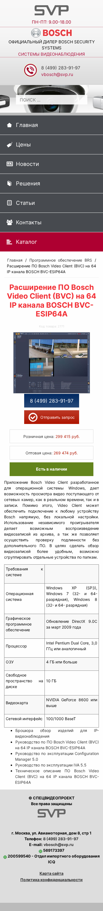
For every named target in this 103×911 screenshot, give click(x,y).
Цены (23, 144)
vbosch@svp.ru (59, 844)
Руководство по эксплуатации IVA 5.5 (51, 765)
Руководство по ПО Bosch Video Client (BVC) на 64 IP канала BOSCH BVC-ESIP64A (57, 745)
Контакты (28, 222)
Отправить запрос (57, 417)
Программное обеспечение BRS (60, 260)
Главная (27, 125)
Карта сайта (51, 873)
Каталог (26, 242)
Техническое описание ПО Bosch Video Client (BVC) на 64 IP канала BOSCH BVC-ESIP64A (57, 776)
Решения (28, 183)
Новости (27, 164)
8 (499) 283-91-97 (60, 67)
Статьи (25, 203)
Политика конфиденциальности (51, 879)
